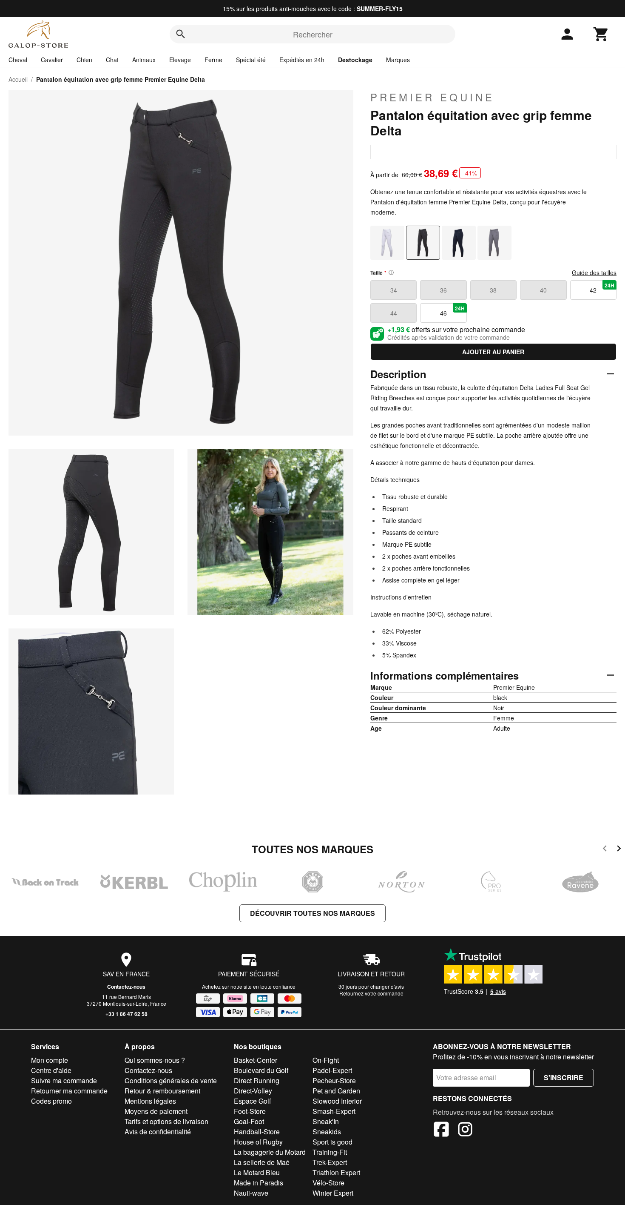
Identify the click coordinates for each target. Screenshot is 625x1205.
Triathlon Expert (336, 1172)
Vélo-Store (328, 1183)
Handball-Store (257, 1131)
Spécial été (251, 59)
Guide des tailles (594, 272)
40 (543, 290)
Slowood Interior (337, 1101)
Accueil (18, 79)
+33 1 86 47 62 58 (126, 1014)
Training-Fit (329, 1152)
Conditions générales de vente (171, 1080)
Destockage (355, 59)
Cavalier (52, 59)
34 (393, 290)
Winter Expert (332, 1193)
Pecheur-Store (334, 1080)
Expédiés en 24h (301, 59)
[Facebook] (441, 1130)
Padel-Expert (332, 1070)
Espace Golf (252, 1101)
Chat (112, 59)
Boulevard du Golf (261, 1070)
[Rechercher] (181, 34)
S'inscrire (563, 1077)
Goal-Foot (249, 1121)
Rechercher (312, 34)
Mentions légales (150, 1101)
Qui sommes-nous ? (155, 1060)
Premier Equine (432, 97)
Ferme (213, 59)
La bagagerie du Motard (270, 1152)
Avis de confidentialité (158, 1131)
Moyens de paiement (156, 1111)
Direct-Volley (253, 1091)
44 (393, 313)
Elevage (180, 59)
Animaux (144, 59)
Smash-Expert (333, 1111)
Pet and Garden (336, 1091)
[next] (619, 849)
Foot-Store (250, 1111)
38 (493, 290)
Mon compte (49, 1060)
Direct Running (256, 1080)
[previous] (605, 849)
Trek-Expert (329, 1162)
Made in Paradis (258, 1183)
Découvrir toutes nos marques (312, 913)
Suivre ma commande (64, 1080)
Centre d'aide (51, 1070)
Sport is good (332, 1142)
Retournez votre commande (371, 993)
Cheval (18, 59)
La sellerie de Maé (262, 1162)
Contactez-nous (126, 986)
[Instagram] (465, 1130)
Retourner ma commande (69, 1091)
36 (443, 290)
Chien (84, 59)
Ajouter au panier (493, 351)
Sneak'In (325, 1121)
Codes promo (51, 1101)
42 (602, 287)
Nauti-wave (251, 1193)
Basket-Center (255, 1060)
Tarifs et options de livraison (166, 1121)
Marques (398, 59)
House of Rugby (258, 1142)
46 (452, 310)
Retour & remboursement (162, 1091)
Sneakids (326, 1131)
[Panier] (601, 34)
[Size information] (391, 272)
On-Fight (325, 1060)
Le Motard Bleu (257, 1172)
